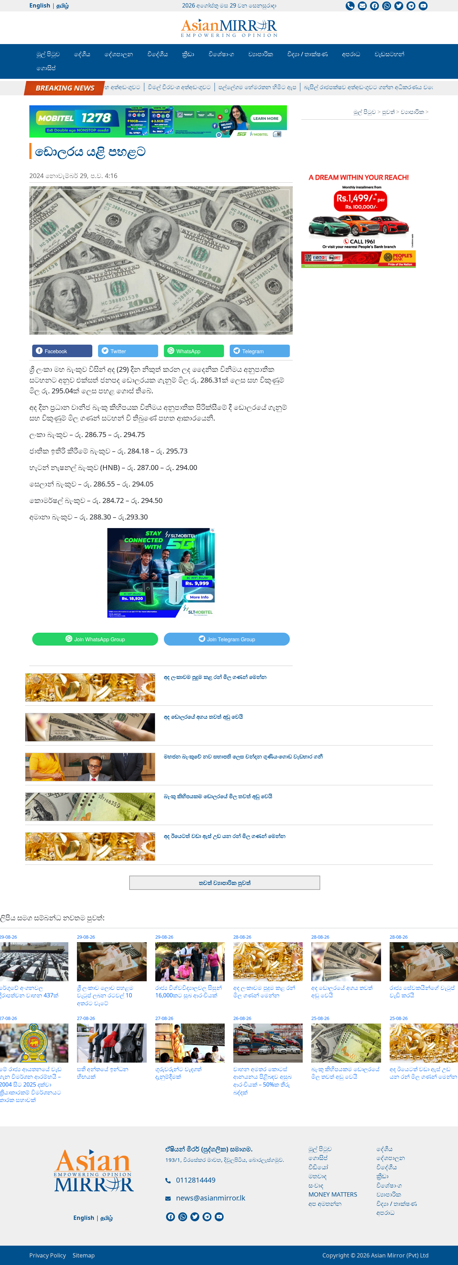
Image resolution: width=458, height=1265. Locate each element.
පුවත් (389, 112)
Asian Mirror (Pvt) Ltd (399, 1255)
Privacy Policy (47, 1255)
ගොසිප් (46, 68)
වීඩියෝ (318, 1167)
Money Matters (332, 1194)
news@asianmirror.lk (210, 1198)
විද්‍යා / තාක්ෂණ (307, 54)
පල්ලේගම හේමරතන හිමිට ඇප (237, 87)
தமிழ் (63, 5)
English (39, 5)
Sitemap (84, 1255)
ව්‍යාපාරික (260, 54)
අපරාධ (351, 54)
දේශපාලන (118, 54)
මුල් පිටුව (48, 54)
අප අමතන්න (325, 1203)
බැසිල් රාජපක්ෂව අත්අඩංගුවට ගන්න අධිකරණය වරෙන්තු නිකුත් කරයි (368, 87)
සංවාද (315, 1185)
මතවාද (317, 1176)
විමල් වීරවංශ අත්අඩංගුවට (158, 87)
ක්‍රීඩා (188, 54)
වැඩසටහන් (389, 54)
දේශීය (82, 54)
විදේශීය (157, 54)
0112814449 (195, 1180)
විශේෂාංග (221, 54)
